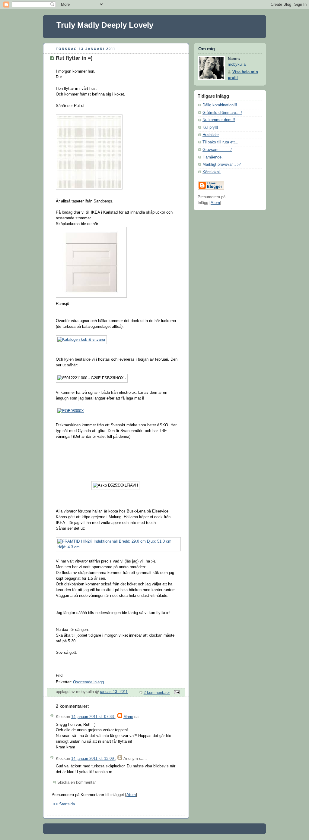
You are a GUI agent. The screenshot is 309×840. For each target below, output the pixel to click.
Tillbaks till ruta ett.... (221, 142)
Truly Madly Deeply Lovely (104, 25)
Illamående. (212, 157)
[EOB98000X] (70, 411)
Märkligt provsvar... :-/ (221, 164)
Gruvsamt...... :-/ (217, 150)
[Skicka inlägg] (176, 693)
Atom (131, 795)
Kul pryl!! (210, 127)
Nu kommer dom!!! (218, 120)
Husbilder (210, 135)
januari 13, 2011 (114, 692)
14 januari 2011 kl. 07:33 (93, 717)
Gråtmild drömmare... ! (222, 113)
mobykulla (237, 64)
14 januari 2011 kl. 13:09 (93, 759)
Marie (128, 717)
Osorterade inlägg (88, 682)
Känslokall (211, 172)
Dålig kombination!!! (219, 105)
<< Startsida (64, 804)
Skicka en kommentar (76, 782)
